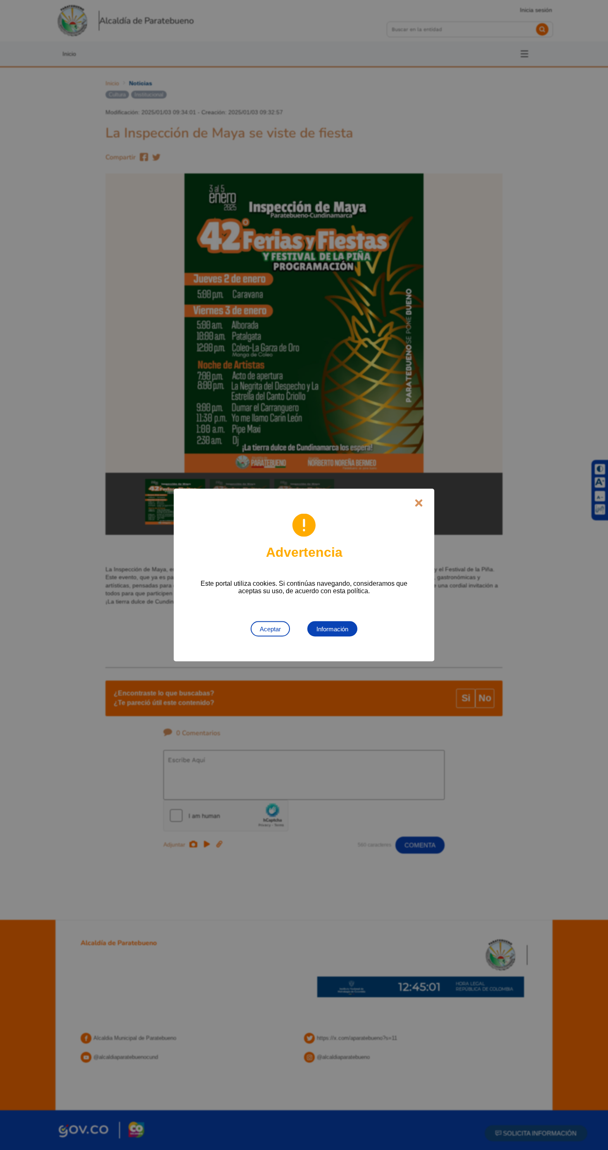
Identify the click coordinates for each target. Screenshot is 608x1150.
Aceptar (270, 629)
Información (332, 629)
